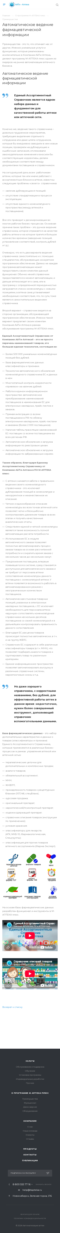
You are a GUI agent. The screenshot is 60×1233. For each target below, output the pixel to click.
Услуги (30, 1061)
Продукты (30, 1149)
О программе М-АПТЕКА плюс (30, 1093)
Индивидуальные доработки (30, 1079)
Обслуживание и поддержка (30, 1067)
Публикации (30, 1160)
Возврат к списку (12, 1007)
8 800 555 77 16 (21, 1184)
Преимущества (30, 1099)
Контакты (29, 1155)
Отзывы (30, 1139)
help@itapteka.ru (32, 1190)
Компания (29, 1121)
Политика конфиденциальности (30, 1218)
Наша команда (30, 1131)
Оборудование (30, 1111)
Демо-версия (30, 1107)
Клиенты (30, 1135)
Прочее (30, 1083)
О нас (30, 1127)
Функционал (30, 1103)
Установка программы (30, 1075)
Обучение (30, 1071)
